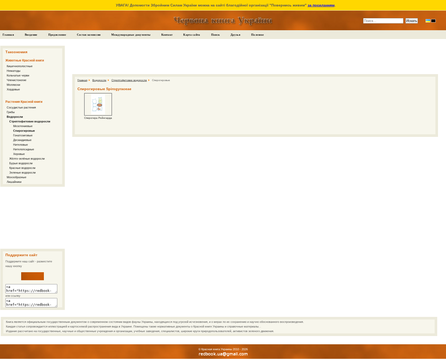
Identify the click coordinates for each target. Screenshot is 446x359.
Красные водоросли (22, 167)
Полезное (257, 34)
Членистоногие (16, 80)
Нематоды (13, 70)
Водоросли (15, 116)
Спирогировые (24, 130)
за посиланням (321, 5)
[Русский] (433, 20)
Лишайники (14, 181)
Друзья (235, 34)
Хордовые (13, 89)
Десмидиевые (22, 140)
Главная (8, 34)
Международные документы (130, 34)
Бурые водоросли (21, 163)
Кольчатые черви (18, 75)
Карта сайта (191, 34)
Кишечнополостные (20, 66)
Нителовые (20, 144)
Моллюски (13, 84)
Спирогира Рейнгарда (98, 117)
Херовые (19, 153)
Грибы (11, 112)
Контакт (166, 34)
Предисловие (57, 34)
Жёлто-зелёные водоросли (27, 158)
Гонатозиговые (23, 135)
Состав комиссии (89, 34)
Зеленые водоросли (22, 172)
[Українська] (428, 20)
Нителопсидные (23, 149)
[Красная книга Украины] (32, 279)
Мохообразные (16, 177)
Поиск (215, 34)
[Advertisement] (32, 218)
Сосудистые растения (21, 107)
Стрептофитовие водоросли (29, 121)
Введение (31, 34)
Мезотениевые (23, 126)
